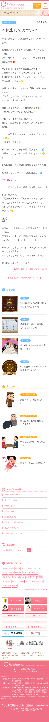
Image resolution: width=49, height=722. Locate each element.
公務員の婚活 (31, 577)
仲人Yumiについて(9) (12, 528)
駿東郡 (39, 577)
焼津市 (23, 568)
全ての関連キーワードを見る (35, 590)
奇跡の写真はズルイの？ (30, 278)
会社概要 (33, 671)
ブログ (5, 658)
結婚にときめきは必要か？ (32, 463)
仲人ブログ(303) (10, 500)
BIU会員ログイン (36, 627)
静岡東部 (18, 573)
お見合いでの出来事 (29, 395)
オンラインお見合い (10, 577)
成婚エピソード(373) (12, 495)
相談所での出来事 (40, 269)
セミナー (13, 621)
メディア (36, 621)
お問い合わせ (30, 669)
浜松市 (17, 568)
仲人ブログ (9, 22)
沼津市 (14, 586)
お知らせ (25, 298)
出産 (24, 573)
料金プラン (13, 616)
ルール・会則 (18, 669)
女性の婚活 (29, 269)
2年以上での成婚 (18, 581)
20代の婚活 (20, 269)
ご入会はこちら (36, 616)
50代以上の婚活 (37, 581)
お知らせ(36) (9, 511)
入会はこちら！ (28, 655)
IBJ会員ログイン (13, 627)
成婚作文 (21, 577)
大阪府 (11, 573)
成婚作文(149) (9, 506)
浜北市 (27, 581)
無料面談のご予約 (37, 5)
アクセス (16, 655)
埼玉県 (5, 573)
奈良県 (11, 568)
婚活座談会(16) (10, 517)
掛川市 (5, 568)
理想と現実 (14, 278)
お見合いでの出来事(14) (13, 522)
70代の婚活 (7, 586)
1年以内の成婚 (33, 573)
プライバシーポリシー (20, 671)
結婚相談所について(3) (13, 533)
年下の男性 (6, 581)
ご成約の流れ (25, 653)
